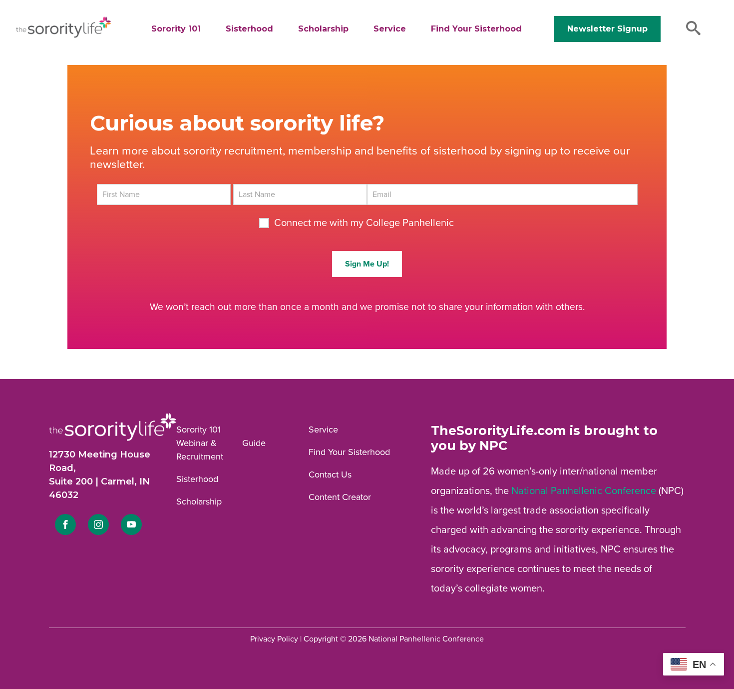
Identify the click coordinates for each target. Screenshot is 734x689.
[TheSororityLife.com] (63, 35)
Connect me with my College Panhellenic (364, 223)
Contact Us (330, 474)
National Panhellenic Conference (583, 491)
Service (389, 29)
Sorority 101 (176, 29)
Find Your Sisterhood (476, 29)
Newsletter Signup (607, 29)
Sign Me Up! (367, 264)
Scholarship (323, 29)
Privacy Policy (274, 639)
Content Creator (340, 497)
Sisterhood (249, 29)
